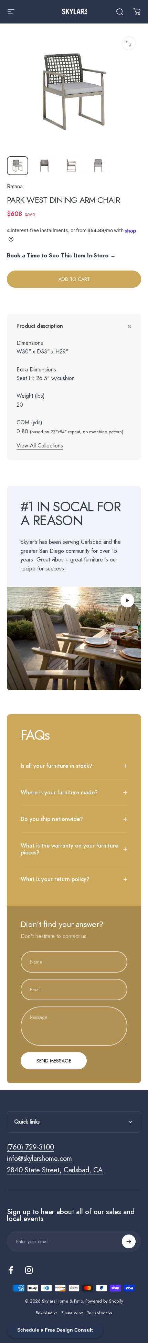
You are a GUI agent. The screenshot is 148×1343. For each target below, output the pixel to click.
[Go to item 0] (17, 165)
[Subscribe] (129, 1241)
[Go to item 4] (98, 165)
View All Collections (40, 446)
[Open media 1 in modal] (129, 43)
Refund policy (46, 1312)
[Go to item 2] (44, 165)
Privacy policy (72, 1312)
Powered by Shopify (104, 1301)
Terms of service (99, 1312)
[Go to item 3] (71, 165)
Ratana (15, 186)
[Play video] (74, 638)
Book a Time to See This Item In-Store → (61, 255)
